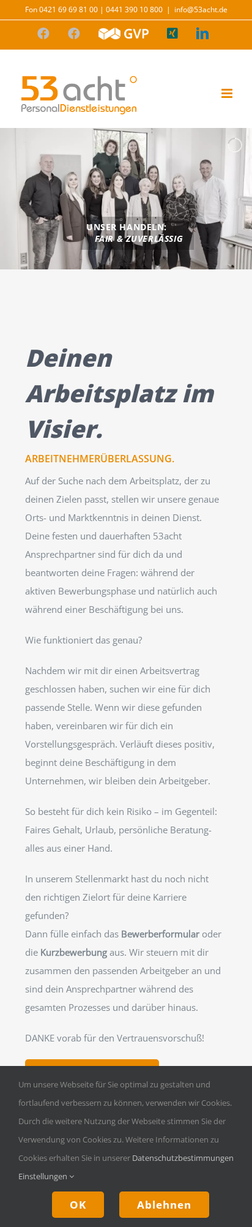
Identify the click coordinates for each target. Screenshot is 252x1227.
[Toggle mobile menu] (227, 93)
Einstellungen (43, 1176)
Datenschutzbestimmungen (183, 1157)
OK (78, 1205)
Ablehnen (164, 1205)
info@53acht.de (201, 9)
